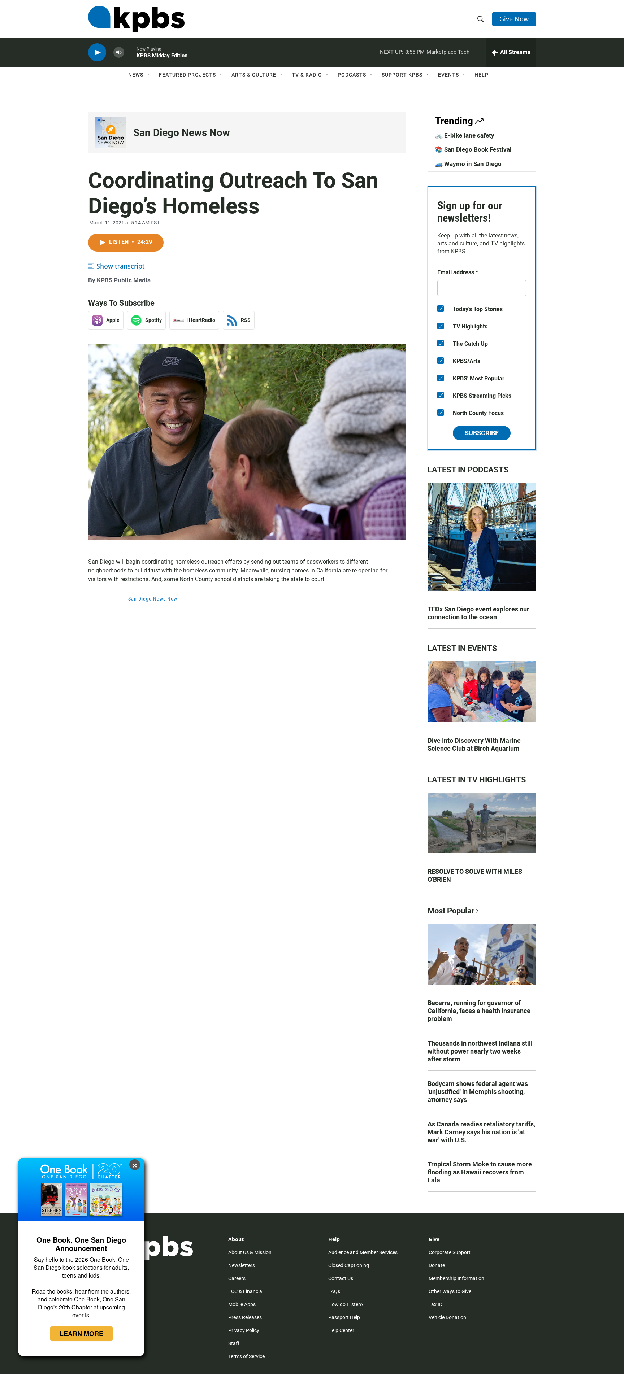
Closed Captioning (348, 1265)
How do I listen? (346, 1304)
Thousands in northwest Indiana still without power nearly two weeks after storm (480, 1051)
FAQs (334, 1291)
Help (481, 75)
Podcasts (352, 75)
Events (448, 75)
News (135, 75)
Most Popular (451, 910)
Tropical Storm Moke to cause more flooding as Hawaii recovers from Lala (480, 1172)
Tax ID (435, 1304)
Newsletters (241, 1265)
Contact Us (340, 1278)
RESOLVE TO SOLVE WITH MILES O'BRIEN (475, 875)
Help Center (341, 1330)
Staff (233, 1343)
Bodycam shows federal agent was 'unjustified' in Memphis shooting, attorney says (478, 1091)
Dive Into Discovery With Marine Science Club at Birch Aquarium (474, 744)
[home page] (136, 19)
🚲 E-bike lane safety (464, 135)
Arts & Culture (253, 75)
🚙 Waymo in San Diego (468, 163)
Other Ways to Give (450, 1291)
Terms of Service (246, 1356)
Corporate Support (450, 1252)
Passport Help (344, 1317)
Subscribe (482, 433)
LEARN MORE (81, 1333)
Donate (437, 1265)
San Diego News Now (181, 133)
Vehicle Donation (447, 1317)
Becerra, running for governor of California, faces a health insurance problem (479, 1010)
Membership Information (456, 1278)
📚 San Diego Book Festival (473, 149)
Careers (237, 1278)
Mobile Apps (242, 1304)
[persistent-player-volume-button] (119, 52)
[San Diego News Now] (110, 132)
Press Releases (245, 1317)
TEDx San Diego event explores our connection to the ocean (478, 613)
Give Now (514, 18)
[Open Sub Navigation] (149, 75)
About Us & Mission (250, 1252)
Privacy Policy (243, 1330)
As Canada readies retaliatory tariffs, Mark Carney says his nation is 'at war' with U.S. (481, 1132)
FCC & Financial (245, 1291)
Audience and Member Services (363, 1252)
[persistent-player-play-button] (97, 52)
